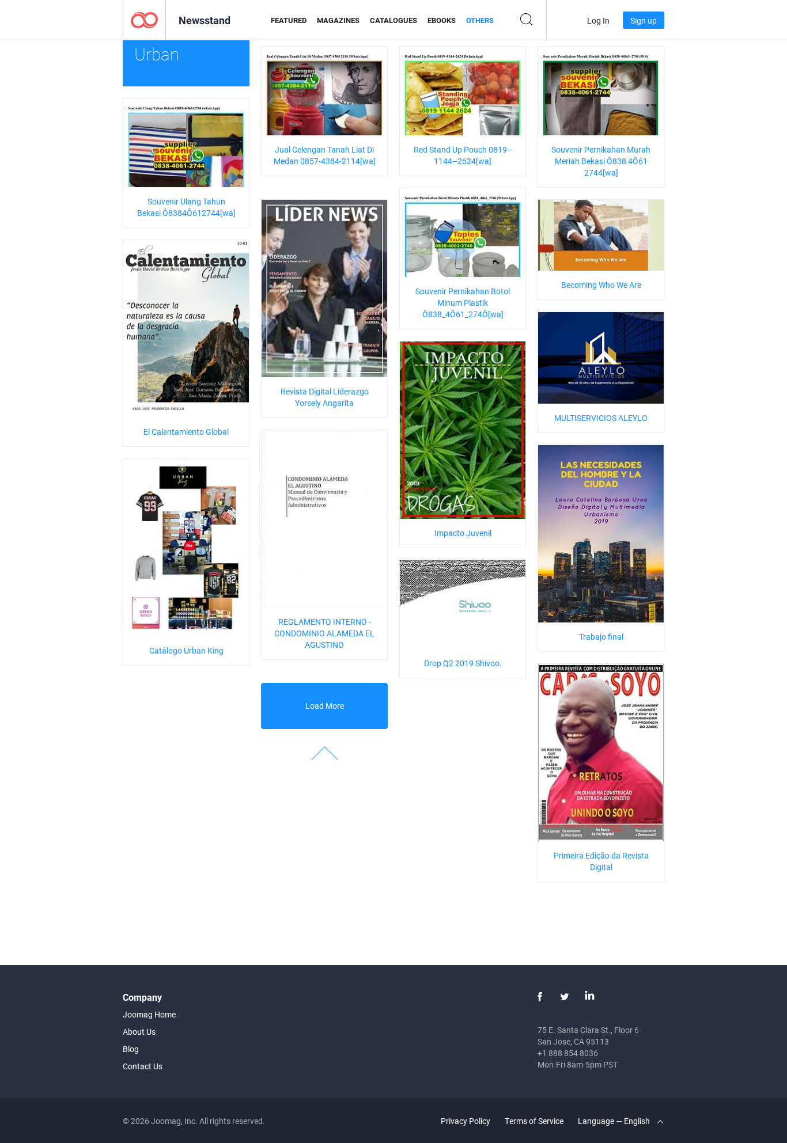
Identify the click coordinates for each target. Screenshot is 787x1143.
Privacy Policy (465, 1120)
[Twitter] (564, 996)
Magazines (338, 20)
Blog (131, 1048)
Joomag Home (149, 1014)
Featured (289, 20)
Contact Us (142, 1066)
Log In (598, 20)
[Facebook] (539, 996)
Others (480, 20)
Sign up (643, 20)
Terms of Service (534, 1120)
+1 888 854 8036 (568, 1052)
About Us (139, 1031)
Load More (324, 705)
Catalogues (393, 20)
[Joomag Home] (144, 19)
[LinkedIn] (589, 996)
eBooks (441, 20)
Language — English (615, 1120)
